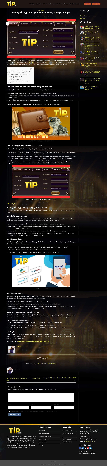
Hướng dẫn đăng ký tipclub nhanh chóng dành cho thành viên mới (92, 59)
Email (33, 404)
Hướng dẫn (41, 10)
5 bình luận (88, 68)
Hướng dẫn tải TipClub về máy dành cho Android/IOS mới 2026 (92, 45)
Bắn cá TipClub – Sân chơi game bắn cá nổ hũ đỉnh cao (92, 27)
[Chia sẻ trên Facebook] (36, 358)
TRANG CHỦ (32, 4)
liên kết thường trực (52, 363)
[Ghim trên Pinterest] (44, 358)
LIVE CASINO (55, 4)
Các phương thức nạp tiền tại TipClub (17, 73)
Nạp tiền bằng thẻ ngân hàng (17, 76)
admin (48, 16)
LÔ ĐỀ (69, 4)
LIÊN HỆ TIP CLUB (76, 4)
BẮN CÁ (65, 4)
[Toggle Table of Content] (31, 69)
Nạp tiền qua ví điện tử (16, 79)
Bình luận (11, 392)
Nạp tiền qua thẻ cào (15, 77)
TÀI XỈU (60, 4)
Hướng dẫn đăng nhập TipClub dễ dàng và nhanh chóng (92, 65)
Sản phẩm (83, 18)
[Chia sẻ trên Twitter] (38, 358)
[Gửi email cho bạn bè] (41, 358)
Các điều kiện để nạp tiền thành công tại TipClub (20, 71)
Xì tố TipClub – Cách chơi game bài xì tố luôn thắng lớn (92, 33)
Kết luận (10, 82)
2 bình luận (88, 40)
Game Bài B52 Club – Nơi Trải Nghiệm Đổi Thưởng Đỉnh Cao (91, 53)
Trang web (56, 404)
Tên (9, 404)
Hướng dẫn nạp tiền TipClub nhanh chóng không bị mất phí (92, 80)
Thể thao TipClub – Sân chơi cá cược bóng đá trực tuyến (92, 38)
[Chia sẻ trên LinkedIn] (46, 358)
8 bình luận (89, 48)
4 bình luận (88, 75)
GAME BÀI (38, 4)
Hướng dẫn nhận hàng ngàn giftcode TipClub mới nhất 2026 (92, 73)
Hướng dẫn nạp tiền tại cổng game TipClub (18, 74)
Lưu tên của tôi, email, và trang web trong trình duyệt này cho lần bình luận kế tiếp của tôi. (34, 411)
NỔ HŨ (49, 4)
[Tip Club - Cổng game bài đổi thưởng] (17, 4)
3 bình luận (88, 90)
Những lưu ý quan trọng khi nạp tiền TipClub (20, 81)
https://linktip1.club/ (90, 441)
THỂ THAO (44, 4)
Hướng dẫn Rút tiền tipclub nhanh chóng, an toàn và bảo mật (92, 88)
